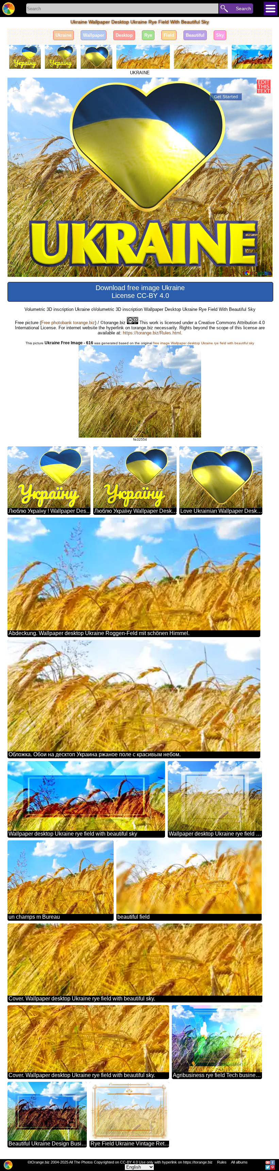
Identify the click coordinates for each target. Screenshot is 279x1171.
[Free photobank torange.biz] (8, 8)
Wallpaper (93, 35)
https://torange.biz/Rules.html (152, 332)
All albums (239, 1162)
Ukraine (63, 35)
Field (169, 35)
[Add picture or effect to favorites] (16, 86)
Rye (148, 35)
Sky (220, 35)
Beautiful (195, 35)
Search (243, 8)
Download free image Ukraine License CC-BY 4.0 (140, 291)
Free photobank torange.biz (68, 322)
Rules (222, 1162)
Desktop (124, 35)
